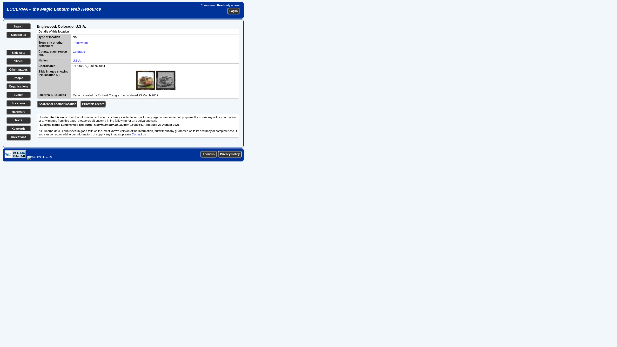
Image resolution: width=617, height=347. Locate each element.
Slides (18, 61)
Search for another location (57, 104)
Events (18, 95)
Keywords (19, 128)
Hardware (18, 111)
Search (18, 26)
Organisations (18, 86)
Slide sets (18, 52)
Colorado (79, 51)
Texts (18, 120)
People (18, 78)
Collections (18, 137)
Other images (18, 69)
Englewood (80, 43)
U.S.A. (77, 60)
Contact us (18, 35)
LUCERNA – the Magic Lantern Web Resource (54, 9)
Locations (18, 103)
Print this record (93, 104)
